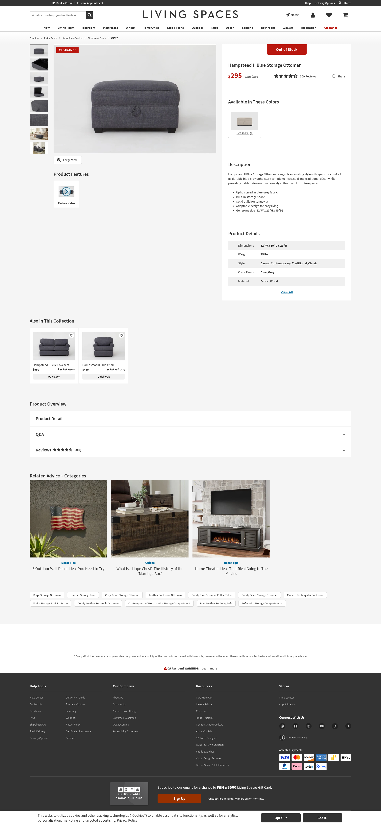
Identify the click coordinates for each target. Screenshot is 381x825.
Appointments (287, 704)
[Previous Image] (57, 99)
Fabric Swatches (205, 751)
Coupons (201, 711)
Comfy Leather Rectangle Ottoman (98, 603)
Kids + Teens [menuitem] (175, 28)
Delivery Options (325, 3)
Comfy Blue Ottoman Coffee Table (211, 595)
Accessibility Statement (126, 731)
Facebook (295, 726)
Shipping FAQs (38, 724)
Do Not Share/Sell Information (212, 765)
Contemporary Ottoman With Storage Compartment (159, 603)
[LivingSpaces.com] (190, 14)
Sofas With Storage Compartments (262, 603)
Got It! (322, 817)
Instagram (309, 726)
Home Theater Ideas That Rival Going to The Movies (231, 571)
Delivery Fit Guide (75, 697)
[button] (295, 75)
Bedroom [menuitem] (88, 28)
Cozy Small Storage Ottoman (122, 595)
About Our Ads (204, 731)
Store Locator (286, 697)
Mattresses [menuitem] (110, 28)
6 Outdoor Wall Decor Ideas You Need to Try (68, 568)
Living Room (50, 38)
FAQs (32, 718)
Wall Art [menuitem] (288, 28)
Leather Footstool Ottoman (165, 595)
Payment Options (75, 704)
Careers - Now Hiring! (125, 711)
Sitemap (70, 738)
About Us (118, 697)
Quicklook (54, 376)
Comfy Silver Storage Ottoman (259, 595)
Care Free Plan (204, 697)
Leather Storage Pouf (82, 595)
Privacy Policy (127, 820)
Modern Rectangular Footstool (305, 595)
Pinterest (282, 726)
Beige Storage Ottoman (47, 595)
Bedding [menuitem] (247, 28)
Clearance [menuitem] (331, 28)
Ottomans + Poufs (97, 38)
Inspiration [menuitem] (308, 28)
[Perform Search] (89, 15)
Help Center (36, 697)
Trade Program (204, 718)
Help (308, 3)
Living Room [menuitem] (66, 28)
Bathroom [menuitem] (268, 28)
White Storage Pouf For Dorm (50, 603)
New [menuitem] (47, 28)
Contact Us (36, 704)
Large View (70, 160)
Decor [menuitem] (230, 28)
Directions (35, 711)
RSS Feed (348, 726)
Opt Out (281, 817)
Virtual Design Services (208, 758)
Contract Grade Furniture (209, 724)
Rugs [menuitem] (214, 28)
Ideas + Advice (204, 704)
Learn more (209, 668)
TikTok (335, 726)
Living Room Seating (72, 38)
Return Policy (73, 724)
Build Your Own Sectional (210, 745)
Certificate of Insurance (78, 731)
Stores (347, 3)
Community (119, 704)
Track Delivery (37, 731)
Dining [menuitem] (130, 28)
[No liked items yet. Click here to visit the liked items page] (329, 15)
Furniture (34, 38)
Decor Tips (68, 563)
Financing (71, 711)
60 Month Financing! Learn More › (53, 3)
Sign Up (179, 798)
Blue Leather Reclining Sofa (216, 603)
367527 (114, 38)
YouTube (322, 726)
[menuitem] (345, 15)
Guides (150, 563)
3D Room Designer (206, 738)
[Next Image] (213, 99)
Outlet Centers (121, 724)
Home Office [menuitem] (150, 28)
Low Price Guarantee (124, 718)
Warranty (71, 718)
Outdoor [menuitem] (197, 28)
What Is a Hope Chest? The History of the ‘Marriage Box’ (149, 571)
